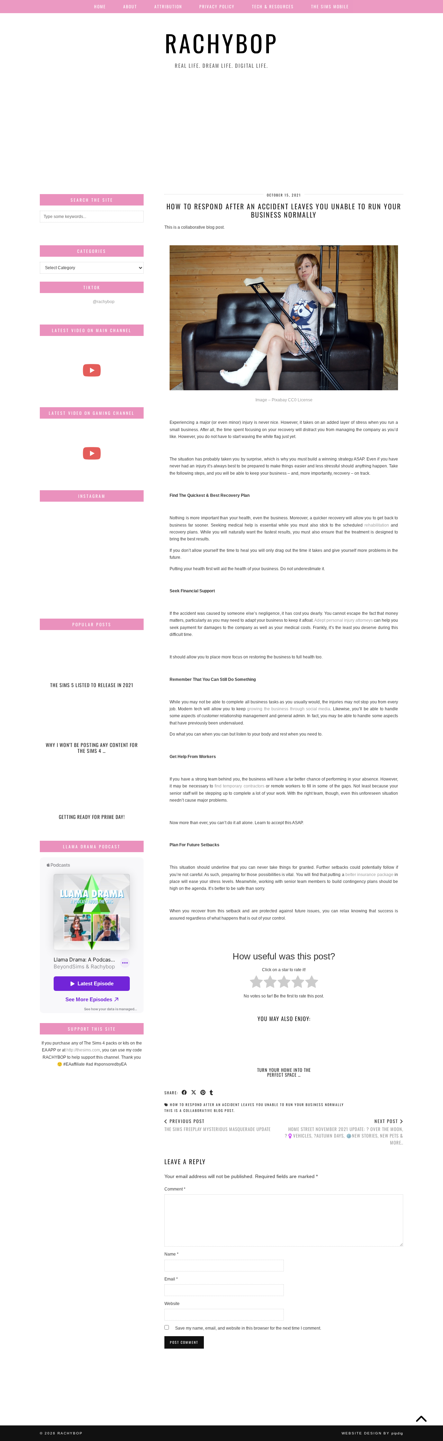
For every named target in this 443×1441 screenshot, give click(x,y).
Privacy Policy (217, 6)
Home (100, 6)
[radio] (256, 982)
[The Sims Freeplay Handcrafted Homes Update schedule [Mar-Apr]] (92, 453)
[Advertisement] (221, 131)
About (130, 6)
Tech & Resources (273, 6)
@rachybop (104, 301)
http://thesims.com (83, 1050)
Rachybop (221, 42)
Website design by (372, 1433)
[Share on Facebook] (185, 1092)
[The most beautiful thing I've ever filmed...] (92, 370)
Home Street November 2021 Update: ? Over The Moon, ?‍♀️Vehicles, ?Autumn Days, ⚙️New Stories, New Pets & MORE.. (344, 1132)
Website (172, 1303)
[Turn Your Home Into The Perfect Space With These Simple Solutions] (284, 1046)
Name (171, 1254)
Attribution (168, 6)
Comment (175, 1189)
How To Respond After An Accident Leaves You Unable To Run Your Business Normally (257, 1104)
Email (171, 1279)
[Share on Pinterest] (203, 1092)
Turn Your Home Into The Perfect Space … (284, 1072)
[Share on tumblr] (212, 1092)
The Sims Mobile (330, 6)
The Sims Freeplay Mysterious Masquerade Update (217, 1125)
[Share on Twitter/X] (194, 1092)
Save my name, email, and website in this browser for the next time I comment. (248, 1328)
